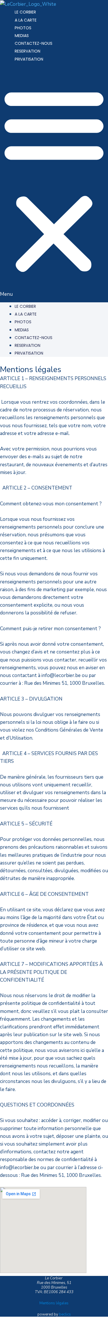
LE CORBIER (25, 12)
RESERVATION (27, 51)
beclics (65, 1314)
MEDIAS (22, 35)
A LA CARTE (26, 20)
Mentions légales (54, 1303)
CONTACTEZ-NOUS (33, 43)
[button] (54, 184)
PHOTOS (23, 28)
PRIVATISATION (29, 59)
